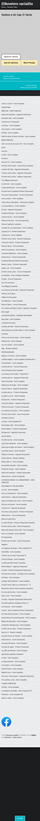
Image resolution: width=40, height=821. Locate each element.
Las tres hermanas (7, 283)
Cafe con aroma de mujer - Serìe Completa (16, 337)
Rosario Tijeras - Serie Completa (12, 246)
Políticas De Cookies (8, 294)
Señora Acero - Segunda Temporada (13, 497)
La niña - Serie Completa (9, 490)
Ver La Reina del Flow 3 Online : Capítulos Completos (19, 308)
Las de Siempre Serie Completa (12, 370)
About (3, 147)
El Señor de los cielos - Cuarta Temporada (15, 541)
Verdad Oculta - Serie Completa (12, 669)
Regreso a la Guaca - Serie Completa (13, 356)
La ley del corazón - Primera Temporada (15, 242)
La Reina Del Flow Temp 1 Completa (13, 563)
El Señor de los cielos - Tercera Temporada (16, 272)
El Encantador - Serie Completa (12, 363)
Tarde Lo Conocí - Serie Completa (12, 104)
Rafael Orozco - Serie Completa (12, 672)
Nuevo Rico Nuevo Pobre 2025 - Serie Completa (17, 530)
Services (4, 151)
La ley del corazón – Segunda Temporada (15, 403)
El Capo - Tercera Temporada (11, 279)
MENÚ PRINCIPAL (7, 140)
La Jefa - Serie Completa (9, 155)
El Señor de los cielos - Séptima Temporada (16, 177)
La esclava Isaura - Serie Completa (13, 451)
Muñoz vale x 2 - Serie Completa (12, 462)
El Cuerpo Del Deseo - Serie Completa (14, 643)
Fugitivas (4, 544)
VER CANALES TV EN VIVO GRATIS (12, 486)
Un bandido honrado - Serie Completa (14, 465)
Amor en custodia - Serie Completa (13, 534)
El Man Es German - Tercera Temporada (15, 220)
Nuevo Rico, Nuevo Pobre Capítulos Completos (17, 588)
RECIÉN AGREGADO (7, 352)
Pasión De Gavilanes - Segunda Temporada (16, 114)
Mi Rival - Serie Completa (10, 133)
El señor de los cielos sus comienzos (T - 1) (16, 585)
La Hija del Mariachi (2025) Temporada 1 (15, 261)
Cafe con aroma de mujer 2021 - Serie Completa (17, 144)
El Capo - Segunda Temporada (11, 210)
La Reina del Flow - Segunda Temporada (15, 169)
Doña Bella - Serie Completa (11, 552)
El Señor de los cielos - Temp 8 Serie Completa (17, 166)
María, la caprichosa (8, 519)
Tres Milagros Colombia (9, 286)
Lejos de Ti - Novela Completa (11, 632)
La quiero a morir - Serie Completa (13, 396)
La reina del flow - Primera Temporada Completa (18, 523)
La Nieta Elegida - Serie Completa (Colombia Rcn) (18, 359)
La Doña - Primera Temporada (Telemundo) (16, 570)
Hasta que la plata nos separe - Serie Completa (17, 447)
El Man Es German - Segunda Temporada (15, 454)
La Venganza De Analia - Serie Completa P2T (16, 691)
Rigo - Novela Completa (9, 348)
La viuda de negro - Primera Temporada (15, 647)
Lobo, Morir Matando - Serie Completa (14, 443)
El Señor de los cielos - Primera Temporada (16, 629)
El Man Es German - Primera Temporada (15, 407)
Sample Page (5, 107)
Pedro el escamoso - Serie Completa (13, 250)
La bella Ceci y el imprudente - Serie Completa (17, 228)
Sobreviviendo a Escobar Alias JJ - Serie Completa (18, 330)
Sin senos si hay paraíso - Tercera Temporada (17, 195)
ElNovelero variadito (17, 4)
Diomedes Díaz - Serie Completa (12, 118)
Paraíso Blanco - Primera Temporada (14, 429)
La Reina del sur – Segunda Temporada (14, 378)
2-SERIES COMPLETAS (8, 683)
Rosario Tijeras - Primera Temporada (14, 264)
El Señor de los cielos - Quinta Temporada (15, 526)
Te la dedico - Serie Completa (11, 665)
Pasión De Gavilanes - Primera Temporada (15, 473)
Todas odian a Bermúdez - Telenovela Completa (17, 202)
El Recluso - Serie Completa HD (12, 694)
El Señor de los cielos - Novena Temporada (16, 239)
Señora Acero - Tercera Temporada (13, 515)
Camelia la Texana (7, 418)
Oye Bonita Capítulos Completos (12, 654)
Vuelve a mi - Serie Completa (11, 268)
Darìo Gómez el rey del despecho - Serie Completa (18, 618)
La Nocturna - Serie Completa (11, 235)
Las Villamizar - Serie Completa (12, 301)
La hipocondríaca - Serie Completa (13, 661)
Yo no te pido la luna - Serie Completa (14, 592)
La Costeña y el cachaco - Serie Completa (15, 410)
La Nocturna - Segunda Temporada (13, 508)
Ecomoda (4, 334)
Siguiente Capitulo (11, 57)
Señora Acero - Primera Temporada (13, 257)
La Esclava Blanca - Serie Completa (13, 206)
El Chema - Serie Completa (10, 577)
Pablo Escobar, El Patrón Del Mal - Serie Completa (18, 136)
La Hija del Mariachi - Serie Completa (14, 188)
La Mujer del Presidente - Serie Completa (15, 581)
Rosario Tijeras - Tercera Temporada (13, 304)
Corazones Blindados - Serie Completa (14, 253)
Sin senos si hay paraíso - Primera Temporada (17, 512)
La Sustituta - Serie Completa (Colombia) (15, 275)
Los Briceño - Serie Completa (11, 184)
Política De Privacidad (9, 297)
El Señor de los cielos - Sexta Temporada (15, 414)
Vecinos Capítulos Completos (11, 224)
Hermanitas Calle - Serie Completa (13, 425)
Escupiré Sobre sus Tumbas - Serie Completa (16, 636)
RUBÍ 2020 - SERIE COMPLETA (11, 111)
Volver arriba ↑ (17, 737)
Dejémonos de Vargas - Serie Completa (14, 385)
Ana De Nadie (6, 436)
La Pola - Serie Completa (9, 658)
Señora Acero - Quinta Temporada (13, 476)
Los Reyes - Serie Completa (10, 125)
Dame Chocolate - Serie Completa (12, 381)
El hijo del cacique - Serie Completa (13, 469)
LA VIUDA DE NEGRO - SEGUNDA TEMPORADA (16, 315)
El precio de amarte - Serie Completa (14, 504)
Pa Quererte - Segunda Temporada (13, 432)
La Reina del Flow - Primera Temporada (14, 326)
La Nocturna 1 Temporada (10, 122)
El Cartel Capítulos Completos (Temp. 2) (14, 603)
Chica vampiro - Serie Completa (12, 198)
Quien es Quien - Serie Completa (12, 698)
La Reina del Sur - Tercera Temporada (14, 367)
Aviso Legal (5, 312)
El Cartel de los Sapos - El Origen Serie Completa (18, 574)
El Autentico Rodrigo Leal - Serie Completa (15, 625)
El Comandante (6, 537)
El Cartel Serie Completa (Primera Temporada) (17, 191)
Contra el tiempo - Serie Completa (13, 559)
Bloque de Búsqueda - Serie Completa (14, 621)
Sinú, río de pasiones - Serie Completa (14, 493)
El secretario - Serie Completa (11, 129)
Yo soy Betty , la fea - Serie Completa (14, 680)
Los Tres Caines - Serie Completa (12, 345)
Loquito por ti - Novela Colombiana (13, 231)
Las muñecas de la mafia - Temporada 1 (15, 374)
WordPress (7, 737)
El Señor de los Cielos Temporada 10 (13, 555)
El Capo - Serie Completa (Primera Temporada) (17, 610)
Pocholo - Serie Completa (10, 687)
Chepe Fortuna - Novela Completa (13, 458)
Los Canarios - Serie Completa (11, 607)
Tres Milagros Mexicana (9, 180)
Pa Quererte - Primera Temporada (13, 400)
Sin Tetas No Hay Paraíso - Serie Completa (15, 614)
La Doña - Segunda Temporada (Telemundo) (16, 599)
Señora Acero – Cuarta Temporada (13, 640)
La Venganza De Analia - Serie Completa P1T (16, 548)
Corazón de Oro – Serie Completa (12, 217)
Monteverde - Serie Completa (11, 341)
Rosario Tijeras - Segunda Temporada (14, 389)
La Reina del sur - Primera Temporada (14, 392)
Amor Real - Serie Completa (10, 319)
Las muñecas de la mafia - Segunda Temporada (17, 290)
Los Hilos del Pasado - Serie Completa (14, 650)
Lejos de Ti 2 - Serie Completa (11, 162)
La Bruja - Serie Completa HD (11, 421)
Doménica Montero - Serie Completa (13, 213)
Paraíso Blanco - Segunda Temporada (14, 566)
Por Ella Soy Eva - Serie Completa (12, 440)
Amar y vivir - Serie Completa (11, 596)
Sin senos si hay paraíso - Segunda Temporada (17, 676)
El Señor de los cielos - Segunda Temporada (16, 173)
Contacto (4, 158)
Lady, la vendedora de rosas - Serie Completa (17, 501)
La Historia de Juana (8, 323)
